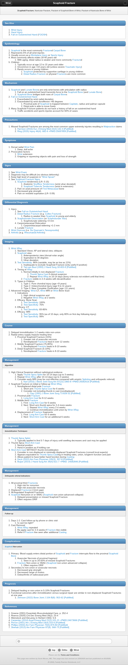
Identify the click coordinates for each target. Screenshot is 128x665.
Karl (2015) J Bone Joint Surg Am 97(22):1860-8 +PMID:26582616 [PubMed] (61, 381)
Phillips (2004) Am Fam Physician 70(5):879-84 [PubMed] (39, 625)
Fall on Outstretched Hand (24, 35)
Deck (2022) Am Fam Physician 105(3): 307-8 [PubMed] (45, 459)
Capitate (73, 104)
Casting (70, 457)
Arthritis (15, 232)
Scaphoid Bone (75, 92)
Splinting (86, 379)
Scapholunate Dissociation (30, 218)
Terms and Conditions (70, 655)
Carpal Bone (59, 50)
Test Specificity (31, 305)
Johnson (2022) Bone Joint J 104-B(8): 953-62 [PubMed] (45, 597)
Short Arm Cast (36, 417)
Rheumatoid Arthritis (34, 232)
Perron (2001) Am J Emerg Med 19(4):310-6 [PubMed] (38, 622)
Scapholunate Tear (56, 218)
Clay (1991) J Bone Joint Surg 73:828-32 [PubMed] (55, 393)
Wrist (19, 154)
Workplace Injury (39, 55)
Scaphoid (15, 50)
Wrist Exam (21, 172)
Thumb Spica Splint (33, 374)
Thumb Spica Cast (39, 274)
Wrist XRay (16, 248)
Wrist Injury (16, 30)
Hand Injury (16, 32)
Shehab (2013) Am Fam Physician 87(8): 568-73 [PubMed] (40, 627)
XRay (29, 269)
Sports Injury (57, 55)
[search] (125, 3)
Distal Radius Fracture (35, 74)
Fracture (47, 50)
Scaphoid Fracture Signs (28, 179)
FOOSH (42, 35)
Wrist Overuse (18, 230)
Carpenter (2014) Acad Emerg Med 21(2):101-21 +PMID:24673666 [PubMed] (49, 620)
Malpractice (109, 126)
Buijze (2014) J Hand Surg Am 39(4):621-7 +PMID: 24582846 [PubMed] (52, 462)
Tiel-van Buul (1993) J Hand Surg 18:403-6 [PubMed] (50, 267)
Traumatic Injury (73, 67)
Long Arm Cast (31, 398)
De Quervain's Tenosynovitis (44, 230)
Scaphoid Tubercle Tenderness (39, 186)
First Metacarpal (50, 189)
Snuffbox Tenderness (43, 184)
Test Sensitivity (24, 262)
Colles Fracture (52, 214)
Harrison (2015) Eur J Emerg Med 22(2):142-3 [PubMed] (45, 129)
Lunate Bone (31, 90)
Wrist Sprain (48, 177)
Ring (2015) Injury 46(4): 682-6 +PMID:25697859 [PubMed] (46, 131)
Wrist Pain (29, 147)
